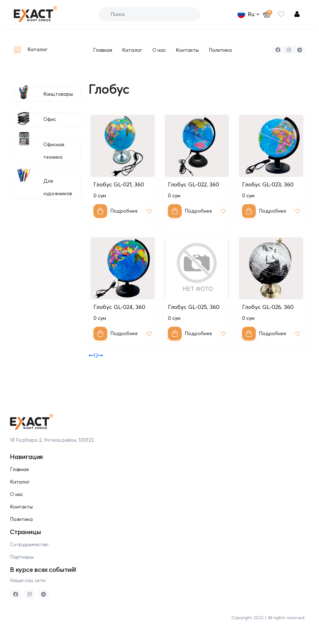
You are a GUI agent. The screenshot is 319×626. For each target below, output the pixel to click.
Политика (220, 50)
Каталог (132, 50)
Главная (102, 50)
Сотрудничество (29, 544)
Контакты (187, 50)
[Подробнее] (100, 211)
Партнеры (21, 557)
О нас (159, 50)
